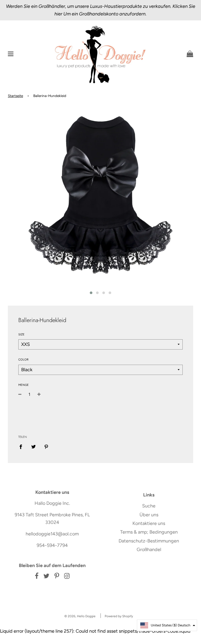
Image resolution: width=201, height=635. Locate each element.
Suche (148, 506)
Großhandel (149, 549)
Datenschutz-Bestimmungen (149, 541)
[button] (167, 625)
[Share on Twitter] (34, 446)
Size (21, 334)
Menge (23, 385)
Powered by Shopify (119, 616)
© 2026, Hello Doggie (80, 616)
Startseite (15, 96)
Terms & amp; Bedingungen (149, 532)
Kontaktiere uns (148, 523)
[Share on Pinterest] (46, 446)
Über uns (148, 515)
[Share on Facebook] (22, 446)
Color (23, 359)
